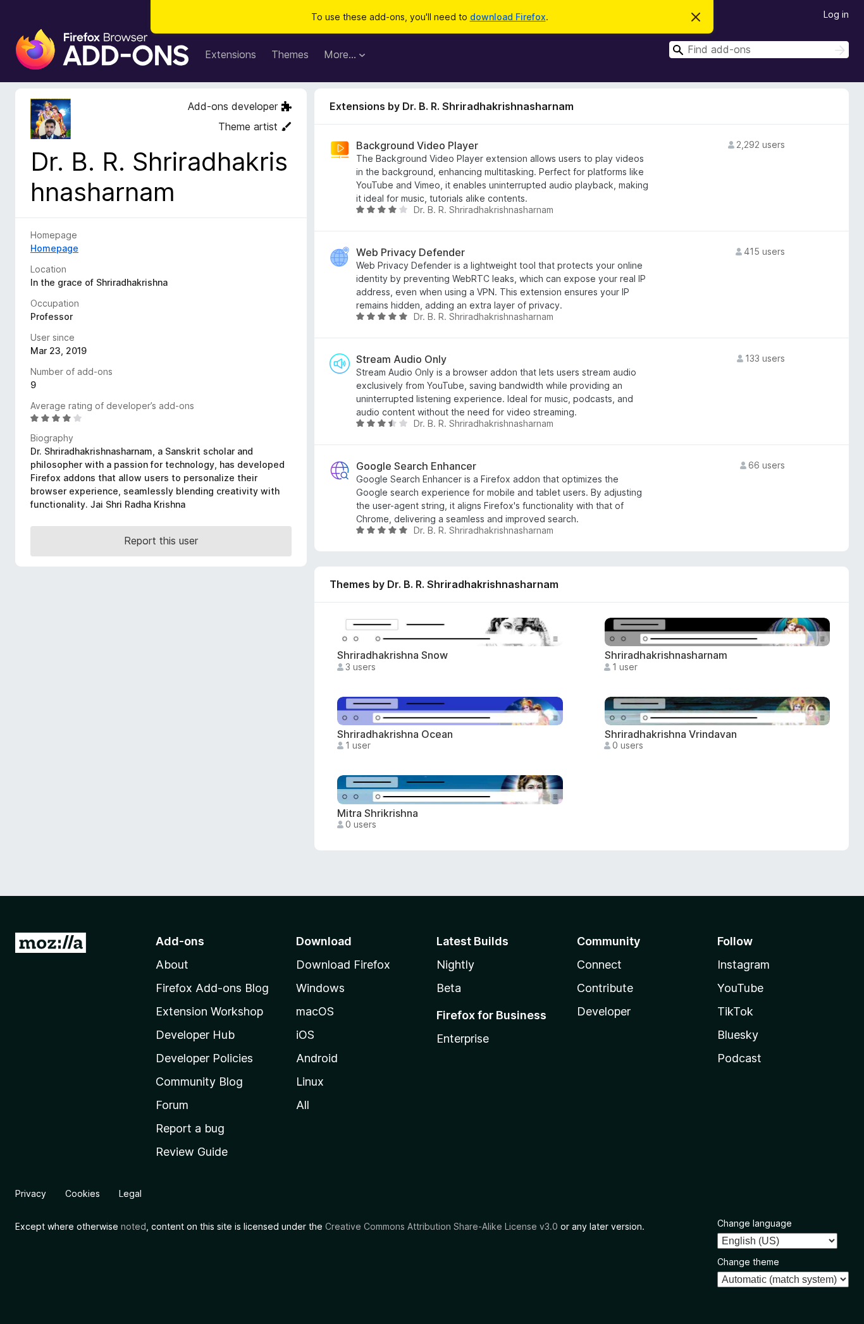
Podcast (739, 1058)
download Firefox (508, 16)
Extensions (230, 54)
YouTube (740, 988)
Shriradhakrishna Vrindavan (671, 734)
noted (133, 1226)
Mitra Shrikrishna (377, 813)
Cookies (82, 1193)
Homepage (54, 248)
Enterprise (462, 1038)
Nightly (455, 964)
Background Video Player (417, 146)
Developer (604, 1011)
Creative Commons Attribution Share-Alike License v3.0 (441, 1226)
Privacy (30, 1193)
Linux (310, 1081)
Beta (448, 988)
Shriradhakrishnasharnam (666, 655)
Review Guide (192, 1151)
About (172, 964)
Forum (172, 1105)
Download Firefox (343, 964)
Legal (130, 1193)
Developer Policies (204, 1058)
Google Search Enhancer (416, 466)
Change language (754, 1223)
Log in (836, 14)
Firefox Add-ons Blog (212, 988)
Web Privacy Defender (410, 253)
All (302, 1105)
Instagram (743, 964)
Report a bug (190, 1128)
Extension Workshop (209, 1011)
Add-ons (180, 941)
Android (317, 1058)
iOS (305, 1034)
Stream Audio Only (401, 359)
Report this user (161, 540)
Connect (599, 964)
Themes (290, 54)
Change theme (748, 1261)
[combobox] (759, 49)
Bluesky (737, 1034)
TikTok (735, 1011)
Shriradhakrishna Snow (392, 655)
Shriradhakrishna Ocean (395, 734)
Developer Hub (195, 1034)
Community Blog (199, 1081)
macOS (315, 1011)
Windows (320, 988)
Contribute (605, 988)
